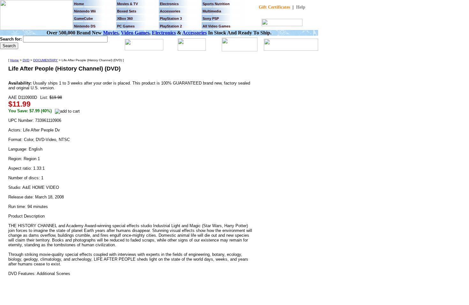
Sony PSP (211, 18)
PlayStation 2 (171, 26)
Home (79, 4)
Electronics (169, 4)
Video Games (135, 32)
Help (300, 7)
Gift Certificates (274, 7)
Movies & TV (127, 4)
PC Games (126, 26)
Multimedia (212, 11)
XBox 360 (125, 18)
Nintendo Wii (85, 11)
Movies (110, 32)
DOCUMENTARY (45, 60)
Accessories (194, 32)
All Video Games (216, 26)
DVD (26, 60)
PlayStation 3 (171, 18)
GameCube (83, 18)
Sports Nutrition (216, 4)
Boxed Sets (126, 11)
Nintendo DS (84, 26)
